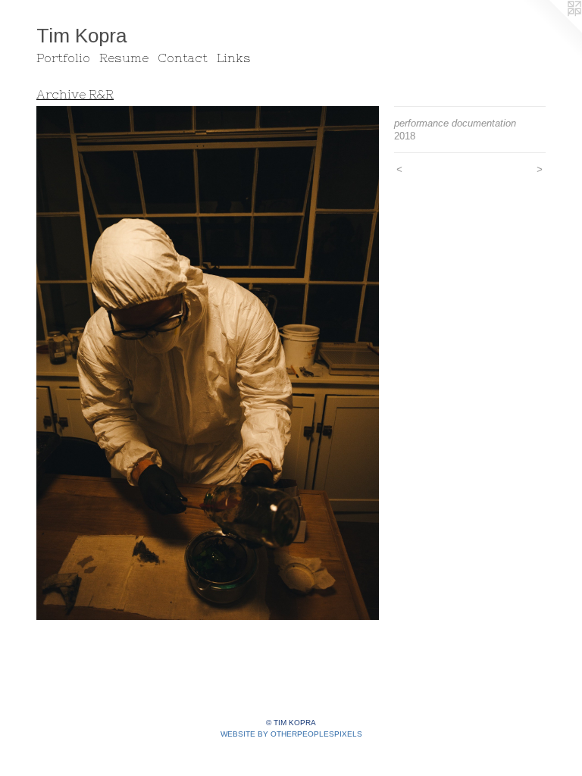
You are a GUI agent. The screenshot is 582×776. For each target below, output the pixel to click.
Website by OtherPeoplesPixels (291, 734)
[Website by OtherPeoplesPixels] (551, 30)
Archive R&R (75, 94)
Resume (124, 57)
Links (234, 57)
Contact (183, 57)
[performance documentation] (207, 363)
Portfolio (63, 57)
